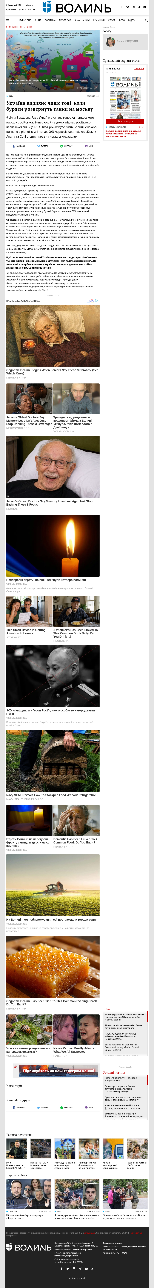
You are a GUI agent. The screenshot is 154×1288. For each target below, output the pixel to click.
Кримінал (99, 20)
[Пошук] (146, 20)
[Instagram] (133, 8)
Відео (131, 20)
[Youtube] (145, 8)
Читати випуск (125, 121)
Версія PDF (139, 69)
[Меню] (8, 20)
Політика (50, 20)
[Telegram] (139, 8)
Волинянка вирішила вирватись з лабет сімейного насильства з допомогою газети (123, 134)
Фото (122, 20)
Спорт (111, 20)
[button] (29, 5)
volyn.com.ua (89, 1233)
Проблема (65, 20)
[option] (125, 132)
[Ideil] (77, 1278)
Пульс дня (25, 20)
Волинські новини (14, 27)
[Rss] (92, 1269)
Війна (38, 20)
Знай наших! (82, 20)
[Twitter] (128, 8)
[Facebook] (122, 8)
